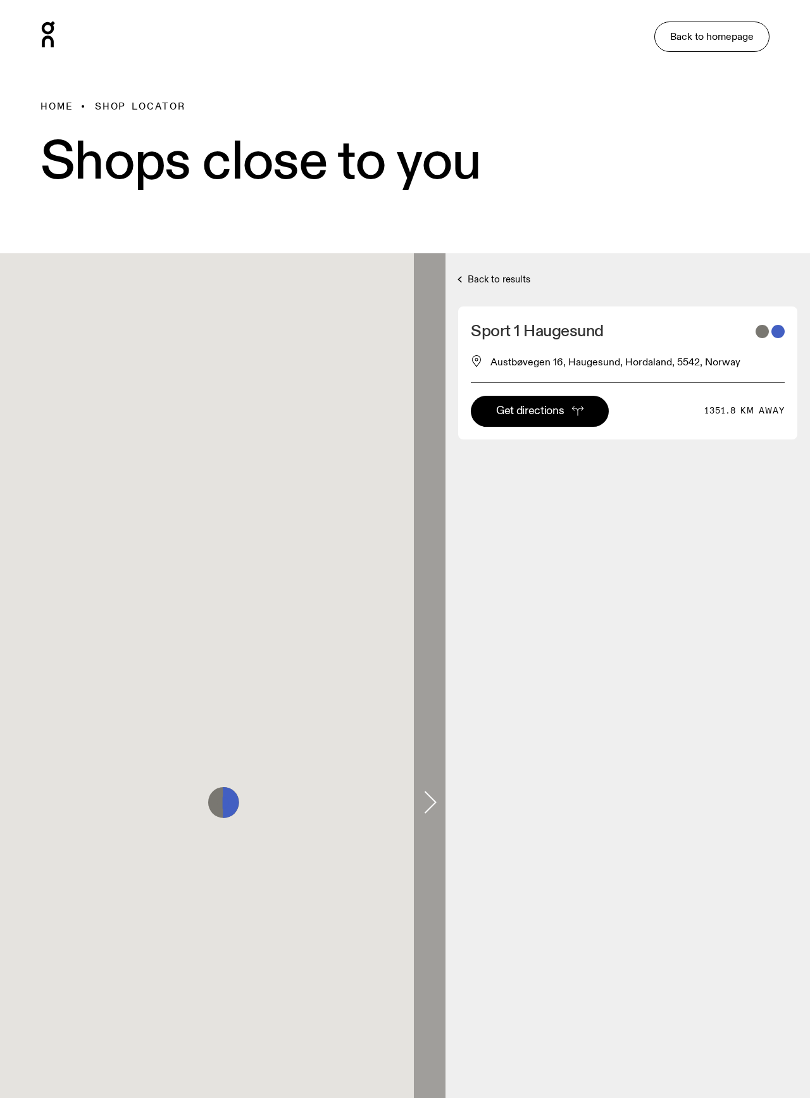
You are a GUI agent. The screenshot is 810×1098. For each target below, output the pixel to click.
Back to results (497, 280)
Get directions (530, 410)
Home (56, 106)
